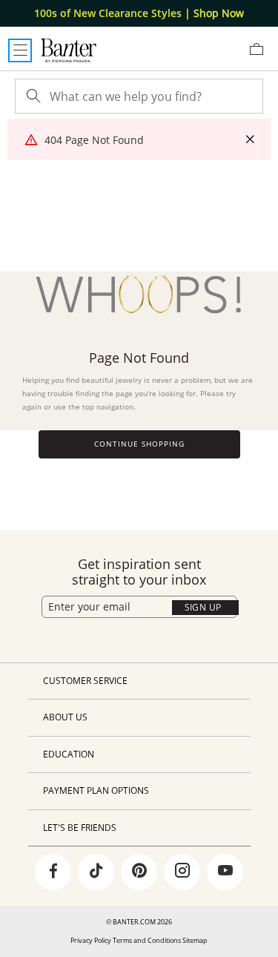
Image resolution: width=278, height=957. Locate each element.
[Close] (249, 140)
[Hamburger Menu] (20, 50)
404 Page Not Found (94, 140)
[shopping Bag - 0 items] (261, 55)
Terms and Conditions (147, 940)
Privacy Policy (90, 940)
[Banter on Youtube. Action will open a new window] (225, 872)
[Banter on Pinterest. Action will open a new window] (139, 872)
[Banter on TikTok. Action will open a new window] (96, 872)
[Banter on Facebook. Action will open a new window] (53, 872)
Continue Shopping (139, 444)
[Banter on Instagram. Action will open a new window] (182, 872)
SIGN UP (203, 607)
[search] (32, 96)
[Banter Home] (68, 50)
